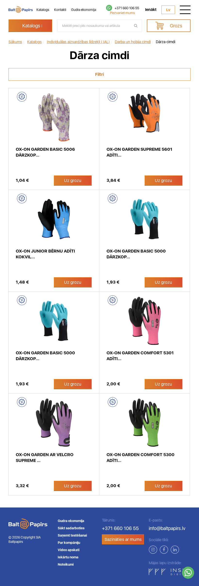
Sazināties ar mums (123, 539)
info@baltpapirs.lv (167, 528)
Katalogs (42, 10)
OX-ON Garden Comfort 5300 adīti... (140, 457)
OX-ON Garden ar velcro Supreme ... (45, 457)
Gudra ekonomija (83, 10)
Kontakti (60, 10)
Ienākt (151, 10)
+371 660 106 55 (127, 8)
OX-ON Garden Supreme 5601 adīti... (139, 152)
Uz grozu (72, 180)
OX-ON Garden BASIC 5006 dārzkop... (45, 152)
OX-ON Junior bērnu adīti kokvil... (45, 253)
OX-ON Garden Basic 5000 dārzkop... (136, 253)
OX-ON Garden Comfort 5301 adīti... (140, 355)
